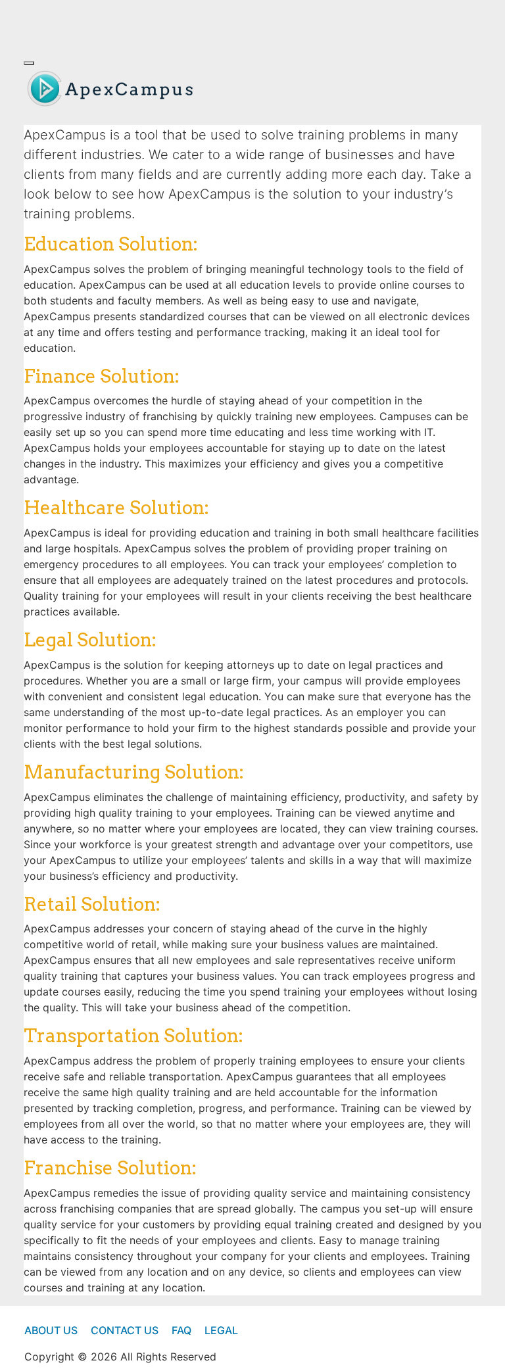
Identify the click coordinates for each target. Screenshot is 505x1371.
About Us (51, 1330)
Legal (221, 1330)
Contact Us (124, 1330)
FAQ (181, 1330)
